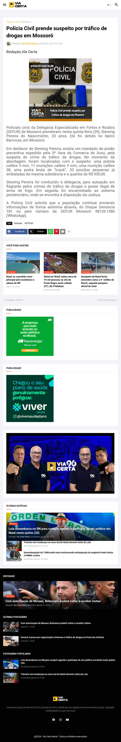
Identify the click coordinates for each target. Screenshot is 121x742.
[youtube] (67, 720)
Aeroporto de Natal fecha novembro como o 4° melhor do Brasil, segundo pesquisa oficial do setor (97, 281)
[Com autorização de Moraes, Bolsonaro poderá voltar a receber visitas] (11, 627)
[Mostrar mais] (69, 231)
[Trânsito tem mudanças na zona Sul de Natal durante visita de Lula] (14, 546)
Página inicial (12, 22)
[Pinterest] (56, 231)
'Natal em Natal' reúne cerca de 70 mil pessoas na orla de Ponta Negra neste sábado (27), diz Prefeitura (60, 281)
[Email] (62, 231)
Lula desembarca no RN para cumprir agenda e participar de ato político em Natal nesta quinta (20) (68, 661)
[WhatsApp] (50, 231)
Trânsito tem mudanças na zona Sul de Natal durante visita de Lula (57, 542)
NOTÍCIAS (29, 223)
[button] (4, 5)
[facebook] (53, 720)
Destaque (26, 22)
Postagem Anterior (14, 300)
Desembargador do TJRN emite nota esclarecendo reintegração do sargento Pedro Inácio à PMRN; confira (68, 554)
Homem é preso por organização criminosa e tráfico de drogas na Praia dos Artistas (62, 637)
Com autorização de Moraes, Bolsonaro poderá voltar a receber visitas (56, 623)
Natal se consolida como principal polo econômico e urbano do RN (20, 279)
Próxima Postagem (106, 300)
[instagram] (60, 720)
